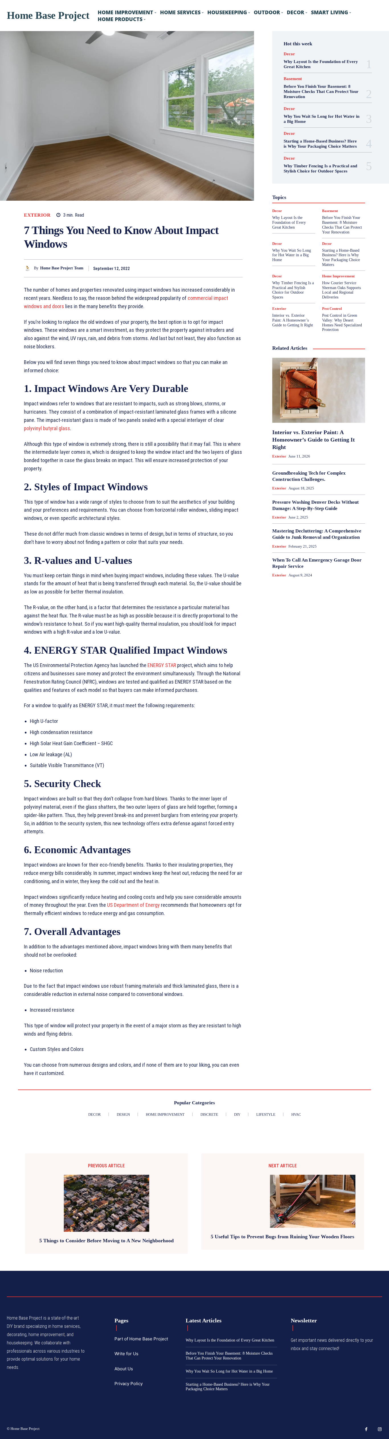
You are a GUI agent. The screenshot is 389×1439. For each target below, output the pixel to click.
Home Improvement (338, 276)
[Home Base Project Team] (29, 268)
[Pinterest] (224, 268)
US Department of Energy (133, 905)
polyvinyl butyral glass (47, 428)
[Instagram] (379, 1429)
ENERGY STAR (162, 665)
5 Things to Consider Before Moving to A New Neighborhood (106, 1240)
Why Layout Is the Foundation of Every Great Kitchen (289, 222)
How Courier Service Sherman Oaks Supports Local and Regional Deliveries (341, 290)
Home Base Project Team (61, 268)
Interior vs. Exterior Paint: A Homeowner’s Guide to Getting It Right (292, 320)
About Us (123, 1368)
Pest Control (332, 308)
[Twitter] (210, 268)
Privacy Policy (128, 1383)
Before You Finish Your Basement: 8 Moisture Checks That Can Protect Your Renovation (321, 91)
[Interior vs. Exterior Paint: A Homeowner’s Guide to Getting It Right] (318, 390)
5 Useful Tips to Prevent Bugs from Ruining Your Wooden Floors (282, 1236)
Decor (289, 54)
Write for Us (126, 1353)
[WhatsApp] (237, 268)
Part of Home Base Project (141, 1339)
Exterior (37, 215)
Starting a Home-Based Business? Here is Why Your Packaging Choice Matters (320, 144)
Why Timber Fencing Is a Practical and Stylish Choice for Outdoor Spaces (320, 168)
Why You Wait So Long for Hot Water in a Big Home (291, 255)
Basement (293, 79)
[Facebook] (197, 268)
